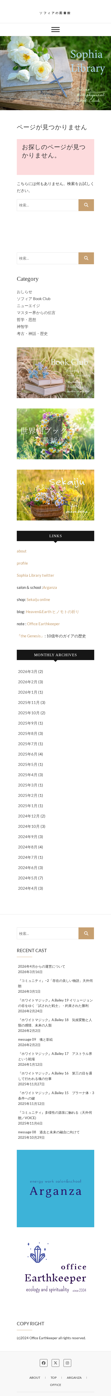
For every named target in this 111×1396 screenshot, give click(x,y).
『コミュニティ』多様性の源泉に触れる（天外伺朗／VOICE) (55, 1115)
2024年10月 (29, 826)
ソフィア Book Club (33, 298)
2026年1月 (27, 692)
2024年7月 (27, 857)
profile (22, 563)
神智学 (22, 326)
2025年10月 (29, 712)
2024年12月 (29, 816)
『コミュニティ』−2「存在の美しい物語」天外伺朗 (55, 983)
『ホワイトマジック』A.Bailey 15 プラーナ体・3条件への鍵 (56, 1095)
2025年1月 (27, 805)
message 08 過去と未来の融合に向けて (49, 1132)
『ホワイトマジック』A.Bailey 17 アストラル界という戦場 (55, 1056)
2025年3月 (27, 785)
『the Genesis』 (31, 635)
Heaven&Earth (38, 611)
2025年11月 (29, 702)
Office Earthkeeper (43, 623)
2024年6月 (27, 867)
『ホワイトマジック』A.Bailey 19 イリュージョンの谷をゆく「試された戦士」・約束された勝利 (55, 1003)
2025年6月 (27, 754)
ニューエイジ (28, 305)
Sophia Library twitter (35, 575)
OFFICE (55, 1385)
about (22, 551)
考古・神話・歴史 (32, 333)
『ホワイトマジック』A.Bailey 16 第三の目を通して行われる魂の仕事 (55, 1076)
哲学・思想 (26, 319)
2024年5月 (27, 878)
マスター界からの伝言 (36, 312)
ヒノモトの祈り (65, 611)
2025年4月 (27, 774)
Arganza (50, 587)
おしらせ (24, 291)
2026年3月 (27, 671)
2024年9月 (27, 836)
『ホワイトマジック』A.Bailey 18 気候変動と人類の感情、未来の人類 (55, 1022)
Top (54, 1377)
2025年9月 (27, 723)
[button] (55, 73)
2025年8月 (27, 733)
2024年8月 (27, 847)
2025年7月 (27, 743)
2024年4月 (27, 888)
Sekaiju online (38, 599)
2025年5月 (27, 764)
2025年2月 (27, 795)
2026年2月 (27, 681)
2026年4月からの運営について (41, 966)
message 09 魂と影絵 (35, 1039)
